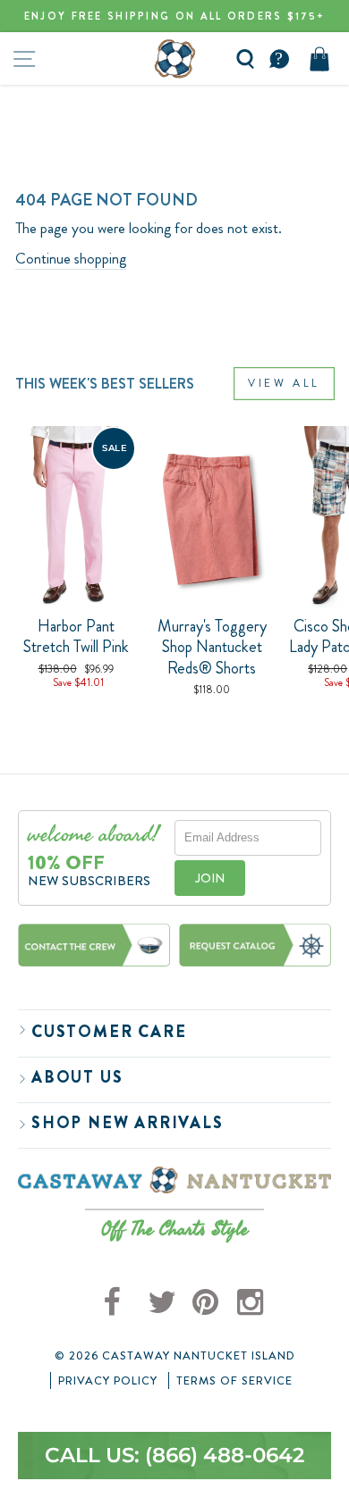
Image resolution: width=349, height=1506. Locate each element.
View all (284, 383)
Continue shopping (70, 258)
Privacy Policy (107, 1381)
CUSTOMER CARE (108, 1031)
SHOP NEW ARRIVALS (127, 1122)
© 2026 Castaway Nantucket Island (175, 1356)
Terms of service (234, 1381)
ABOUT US (77, 1077)
